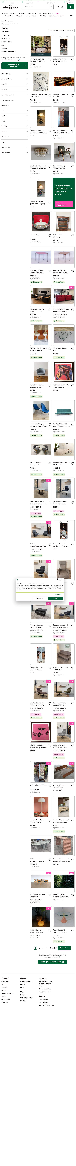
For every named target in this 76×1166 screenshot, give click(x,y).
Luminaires (4, 987)
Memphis (23, 995)
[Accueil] (10, 7)
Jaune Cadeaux (43, 999)
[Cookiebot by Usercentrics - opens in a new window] (58, 579)
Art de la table (5, 999)
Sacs (2, 984)
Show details (58, 594)
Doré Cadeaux (43, 1002)
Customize (39, 598)
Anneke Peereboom (26, 981)
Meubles (4, 996)
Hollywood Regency (26, 998)
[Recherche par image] (51, 7)
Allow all (55, 598)
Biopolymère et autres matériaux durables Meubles (46, 984)
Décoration (4, 1002)
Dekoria (22, 984)
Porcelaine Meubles (45, 992)
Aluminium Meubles (45, 989)
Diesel (22, 987)
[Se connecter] (62, 7)
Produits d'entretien (7, 993)
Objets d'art (5, 981)
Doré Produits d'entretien (46, 1005)
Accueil (3, 21)
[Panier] (58, 7)
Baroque (22, 1001)
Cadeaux (4, 990)
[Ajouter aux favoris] (50, 60)
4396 (55, 948)
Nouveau (11, 21)
